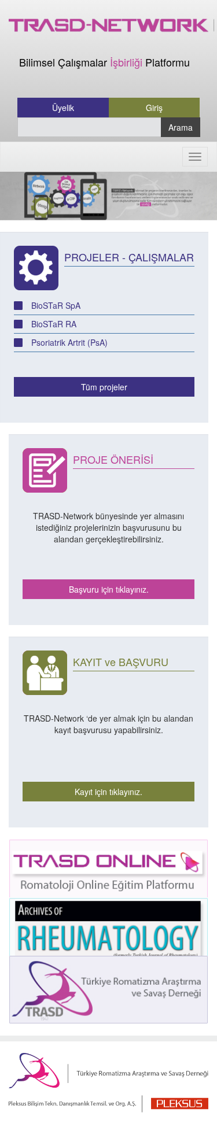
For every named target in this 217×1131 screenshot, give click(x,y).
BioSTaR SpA (55, 305)
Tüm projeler (104, 387)
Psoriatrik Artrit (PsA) (69, 342)
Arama (180, 127)
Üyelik (63, 107)
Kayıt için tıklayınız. (108, 791)
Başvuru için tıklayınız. (109, 589)
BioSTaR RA (53, 324)
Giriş (154, 107)
